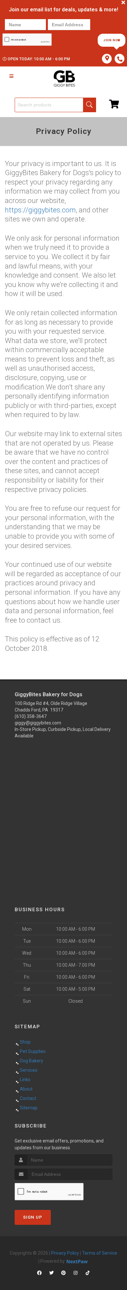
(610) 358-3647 (31, 716)
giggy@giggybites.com (38, 722)
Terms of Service (99, 1253)
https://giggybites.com (40, 210)
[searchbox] (55, 105)
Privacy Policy (65, 1253)
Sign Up (32, 1217)
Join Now (111, 40)
